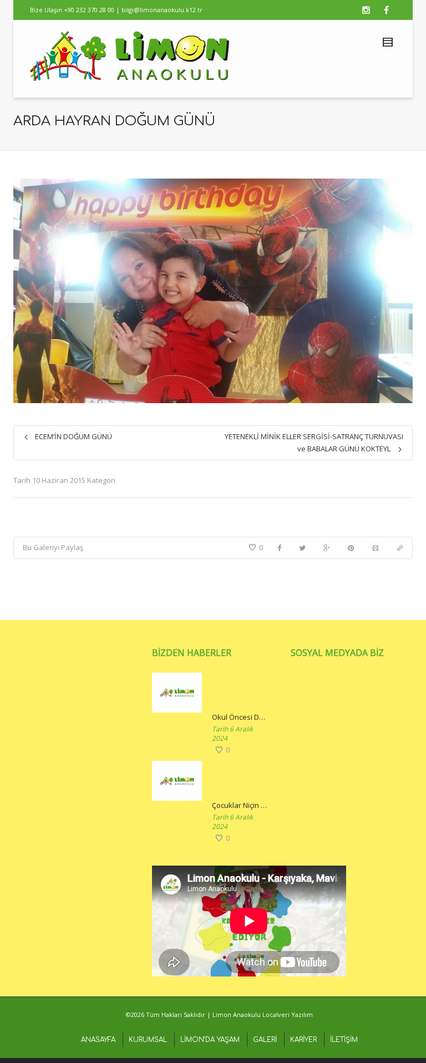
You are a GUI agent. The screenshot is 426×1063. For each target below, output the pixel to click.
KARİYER (303, 1040)
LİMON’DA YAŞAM (210, 1040)
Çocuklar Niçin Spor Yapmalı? (240, 805)
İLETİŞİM (344, 1040)
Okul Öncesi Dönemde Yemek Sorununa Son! (240, 717)
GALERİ (265, 1040)
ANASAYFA (98, 1040)
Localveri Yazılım (287, 1014)
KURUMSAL (148, 1040)
